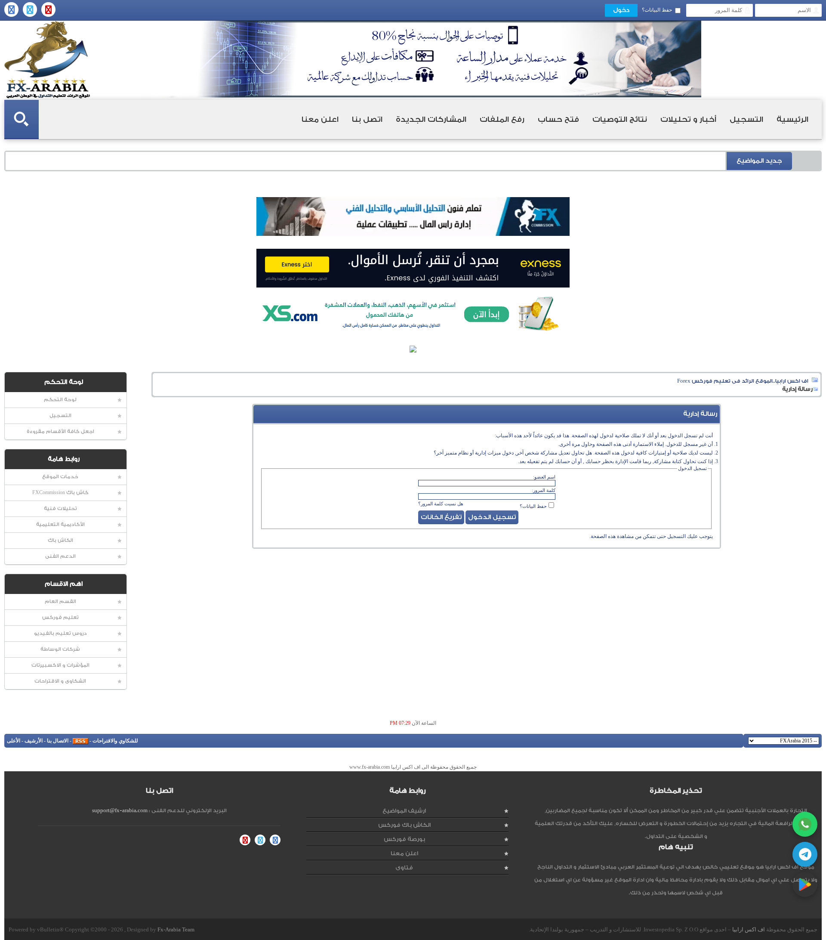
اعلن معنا (320, 119)
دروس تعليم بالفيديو (60, 633)
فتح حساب (558, 119)
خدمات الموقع (60, 476)
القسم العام (60, 601)
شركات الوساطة (60, 649)
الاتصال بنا (57, 741)
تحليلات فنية (60, 508)
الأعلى (13, 741)
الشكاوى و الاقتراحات (60, 681)
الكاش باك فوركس (404, 825)
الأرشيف (34, 741)
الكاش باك (60, 540)
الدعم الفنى (60, 556)
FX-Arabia (47, 60)
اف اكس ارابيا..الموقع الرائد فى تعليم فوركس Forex (742, 381)
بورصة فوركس (404, 839)
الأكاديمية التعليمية (60, 524)
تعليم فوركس (60, 617)
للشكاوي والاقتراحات (115, 741)
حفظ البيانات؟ (657, 10)
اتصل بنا (367, 119)
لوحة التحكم (60, 399)
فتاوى (404, 867)
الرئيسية (792, 119)
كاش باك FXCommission (60, 492)
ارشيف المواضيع (404, 810)
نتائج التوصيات (619, 119)
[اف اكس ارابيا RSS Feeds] (80, 741)
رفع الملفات (502, 119)
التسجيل (746, 119)
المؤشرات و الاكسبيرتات (60, 665)
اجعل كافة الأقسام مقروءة (60, 431)
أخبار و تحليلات (688, 119)
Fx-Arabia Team (175, 929)
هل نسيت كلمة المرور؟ (440, 503)
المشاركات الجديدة (431, 119)
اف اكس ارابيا (748, 929)
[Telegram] (804, 854)
